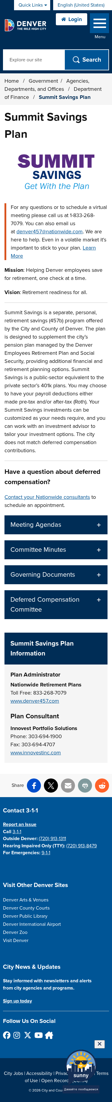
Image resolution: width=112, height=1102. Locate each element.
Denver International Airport (32, 924)
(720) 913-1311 (52, 838)
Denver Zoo (15, 932)
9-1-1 (46, 852)
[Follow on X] (27, 1035)
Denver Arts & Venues (25, 900)
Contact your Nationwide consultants (47, 497)
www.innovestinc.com (35, 752)
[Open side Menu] (99, 24)
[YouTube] (37, 1035)
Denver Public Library (25, 916)
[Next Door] (48, 1035)
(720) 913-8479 (81, 846)
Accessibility (39, 1073)
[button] (56, 524)
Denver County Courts (26, 908)
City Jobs (13, 1073)
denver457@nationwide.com (49, 231)
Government (43, 81)
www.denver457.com (34, 701)
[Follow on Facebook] (6, 1035)
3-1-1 (17, 831)
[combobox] (82, 5)
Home (11, 81)
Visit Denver (15, 940)
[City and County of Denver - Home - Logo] (25, 25)
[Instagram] (16, 1035)
